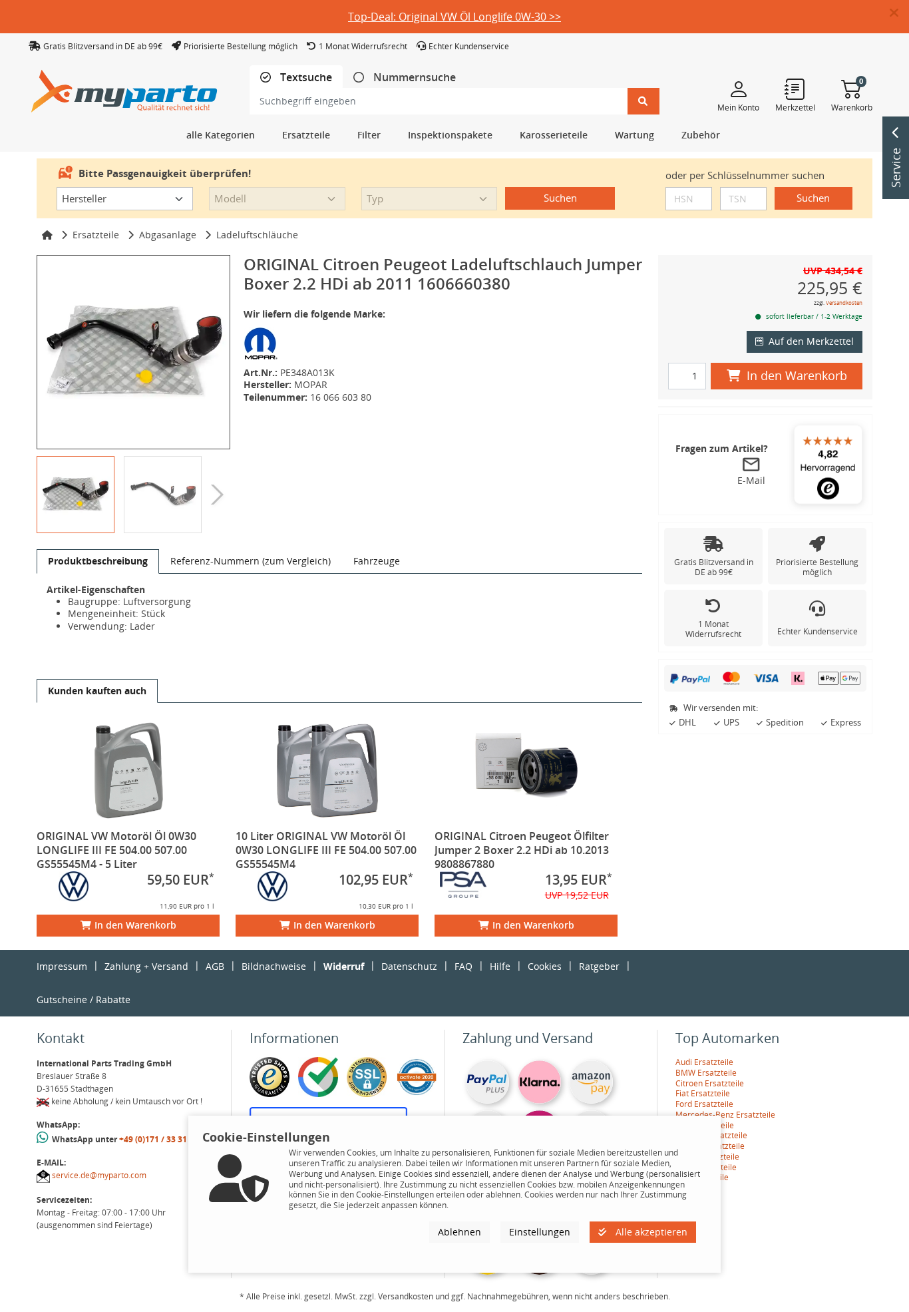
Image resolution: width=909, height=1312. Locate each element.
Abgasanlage (167, 234)
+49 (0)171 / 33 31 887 (161, 1139)
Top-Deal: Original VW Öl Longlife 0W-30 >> (454, 16)
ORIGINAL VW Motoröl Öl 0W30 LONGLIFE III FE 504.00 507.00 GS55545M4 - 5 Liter (116, 850)
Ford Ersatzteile (704, 1104)
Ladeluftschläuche (257, 234)
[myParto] (124, 87)
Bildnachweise (274, 966)
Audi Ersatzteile (704, 1062)
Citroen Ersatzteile (709, 1083)
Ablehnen (459, 1231)
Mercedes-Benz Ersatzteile (725, 1114)
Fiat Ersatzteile (702, 1093)
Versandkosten (844, 302)
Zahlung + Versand (146, 966)
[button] (899, 13)
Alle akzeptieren (650, 1231)
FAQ (463, 966)
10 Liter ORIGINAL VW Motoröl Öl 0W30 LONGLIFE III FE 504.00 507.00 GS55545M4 (326, 850)
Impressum (62, 966)
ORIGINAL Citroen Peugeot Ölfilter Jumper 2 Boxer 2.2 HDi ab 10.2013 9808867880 (522, 850)
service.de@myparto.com (99, 1175)
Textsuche (304, 78)
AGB (215, 966)
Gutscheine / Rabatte (83, 999)
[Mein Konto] (738, 88)
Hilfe (500, 966)
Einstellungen (539, 1231)
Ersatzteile (96, 234)
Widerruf (343, 966)
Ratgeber (599, 966)
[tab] (296, 77)
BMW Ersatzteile (706, 1072)
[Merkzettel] (795, 88)
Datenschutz (409, 966)
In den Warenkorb (135, 925)
